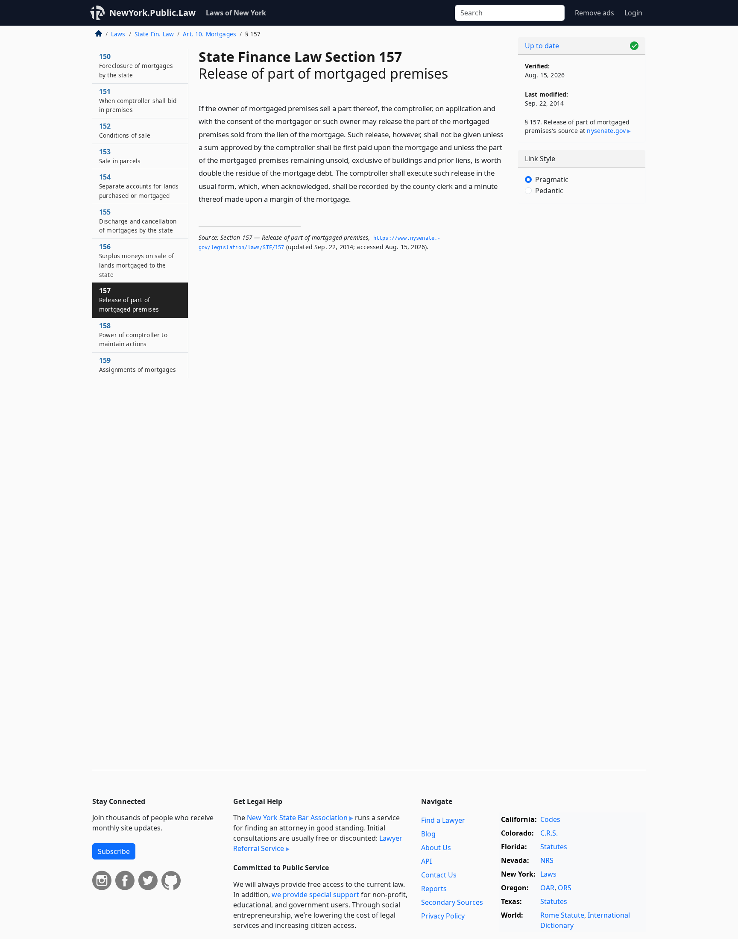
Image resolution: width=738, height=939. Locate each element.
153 (120, 156)
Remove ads (594, 13)
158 (133, 334)
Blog (428, 834)
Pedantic (549, 190)
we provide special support (315, 894)
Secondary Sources (452, 902)
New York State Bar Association (297, 817)
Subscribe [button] (114, 851)
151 (137, 100)
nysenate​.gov (606, 131)
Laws (118, 34)
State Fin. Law (154, 34)
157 (129, 299)
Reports (434, 888)
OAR (547, 887)
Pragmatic (551, 179)
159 (137, 365)
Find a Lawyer (443, 820)
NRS (547, 860)
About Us (436, 847)
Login (633, 13)
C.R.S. (549, 833)
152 (124, 130)
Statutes (553, 846)
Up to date (542, 45)
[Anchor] (355, 198)
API (426, 861)
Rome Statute (562, 915)
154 (139, 186)
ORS (564, 887)
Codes (550, 819)
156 (136, 260)
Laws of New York (236, 13)
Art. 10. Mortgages (209, 34)
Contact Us (439, 875)
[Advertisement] (582, 344)
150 (136, 65)
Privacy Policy (443, 916)
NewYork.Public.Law (152, 12)
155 (137, 221)
